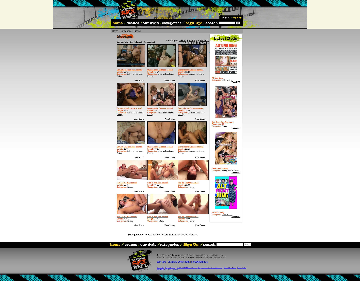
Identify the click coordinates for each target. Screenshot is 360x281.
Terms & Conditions (230, 268)
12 (184, 43)
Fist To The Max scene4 (188, 183)
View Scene (139, 80)
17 (200, 43)
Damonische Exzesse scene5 (160, 108)
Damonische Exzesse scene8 (160, 70)
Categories (126, 31)
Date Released (136, 42)
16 (197, 43)
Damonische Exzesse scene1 (190, 147)
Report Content (170, 268)
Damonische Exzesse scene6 (129, 108)
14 (191, 43)
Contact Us (160, 268)
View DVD (235, 82)
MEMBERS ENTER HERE (179, 262)
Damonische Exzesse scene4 (190, 108)
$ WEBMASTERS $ (199, 262)
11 (207, 40)
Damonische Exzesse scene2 (160, 147)
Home (115, 31)
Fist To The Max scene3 (127, 217)
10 (204, 40)
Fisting (119, 76)
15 (194, 43)
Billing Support (161, 269)
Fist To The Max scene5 (157, 183)
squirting (175, 269)
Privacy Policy (241, 268)
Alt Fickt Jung (218, 212)
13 (187, 43)
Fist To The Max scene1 (188, 217)
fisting (169, 269)
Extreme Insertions (135, 74)
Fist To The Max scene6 (127, 183)
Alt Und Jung (217, 78)
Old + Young (227, 80)
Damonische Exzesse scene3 (129, 147)
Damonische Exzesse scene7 (190, 70)
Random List (149, 42)
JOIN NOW (161, 262)
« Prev (182, 40)
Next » (205, 43)
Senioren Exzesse (220, 168)
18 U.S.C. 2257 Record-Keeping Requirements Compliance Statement (199, 268)
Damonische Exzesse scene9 (129, 70)
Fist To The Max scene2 (157, 217)
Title (126, 42)
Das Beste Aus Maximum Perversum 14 (223, 123)
